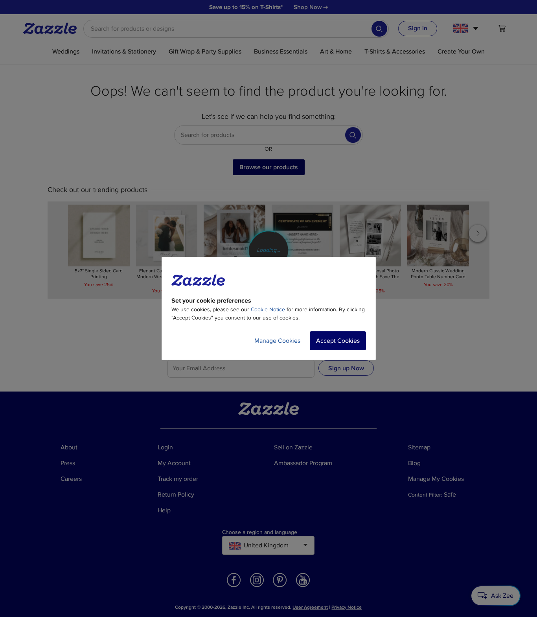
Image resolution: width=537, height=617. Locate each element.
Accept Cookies (338, 341)
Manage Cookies (277, 341)
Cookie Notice (268, 309)
